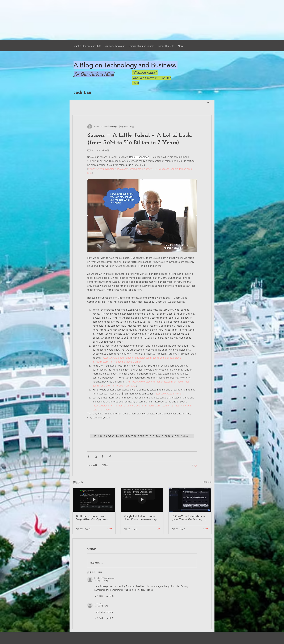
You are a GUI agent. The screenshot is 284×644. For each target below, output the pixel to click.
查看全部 (207, 482)
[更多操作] (195, 126)
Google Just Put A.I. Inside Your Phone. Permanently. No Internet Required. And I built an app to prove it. (141, 517)
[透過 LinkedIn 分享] (103, 456)
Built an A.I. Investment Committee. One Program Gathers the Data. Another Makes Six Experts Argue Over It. (91, 517)
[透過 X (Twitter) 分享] (96, 456)
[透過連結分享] (110, 456)
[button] (207, 101)
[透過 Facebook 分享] (88, 456)
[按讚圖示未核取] (96, 596)
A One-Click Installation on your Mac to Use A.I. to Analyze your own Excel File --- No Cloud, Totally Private (190, 517)
